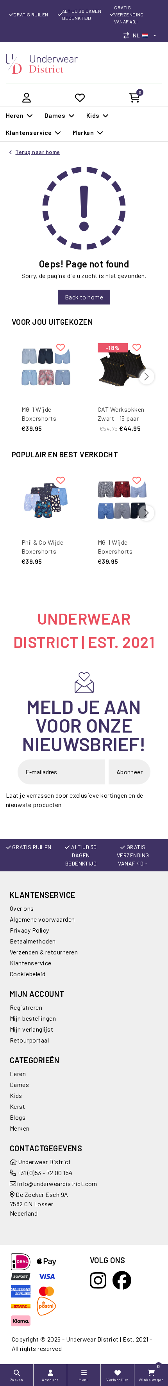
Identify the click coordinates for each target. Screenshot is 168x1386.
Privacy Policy (29, 930)
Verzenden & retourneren (44, 952)
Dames (19, 1084)
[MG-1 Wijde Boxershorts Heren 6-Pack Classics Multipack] (45, 366)
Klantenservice (31, 962)
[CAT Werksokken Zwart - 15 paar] (122, 366)
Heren (18, 1073)
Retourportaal (29, 1040)
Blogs (17, 1117)
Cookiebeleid (28, 973)
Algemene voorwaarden (42, 919)
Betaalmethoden (33, 941)
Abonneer (129, 771)
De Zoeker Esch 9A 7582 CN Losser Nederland (39, 1204)
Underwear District (44, 1161)
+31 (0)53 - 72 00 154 (44, 1172)
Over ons (22, 908)
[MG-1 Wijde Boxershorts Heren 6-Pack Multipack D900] (122, 499)
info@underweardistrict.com (57, 1183)
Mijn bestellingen (33, 1018)
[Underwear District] (42, 63)
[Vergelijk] (128, 35)
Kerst (17, 1106)
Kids (16, 1095)
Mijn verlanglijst (31, 1029)
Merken (20, 1128)
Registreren (26, 1007)
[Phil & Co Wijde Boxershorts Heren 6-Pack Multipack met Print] (45, 499)
